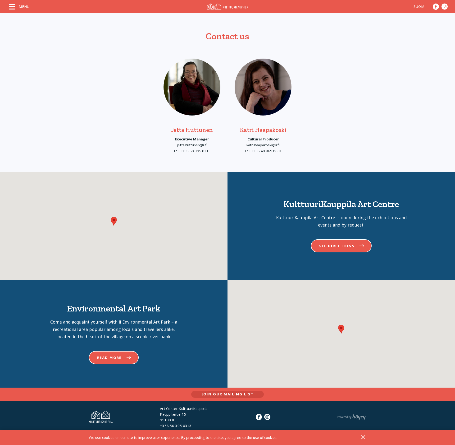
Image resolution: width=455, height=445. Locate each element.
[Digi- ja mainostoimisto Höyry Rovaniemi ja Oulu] (351, 416)
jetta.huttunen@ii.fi (192, 145)
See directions (337, 245)
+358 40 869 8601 (266, 150)
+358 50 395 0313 (195, 150)
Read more (109, 357)
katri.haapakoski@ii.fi (263, 145)
